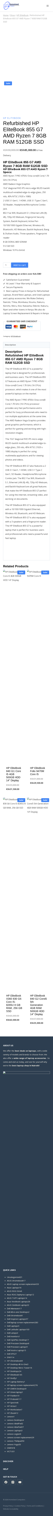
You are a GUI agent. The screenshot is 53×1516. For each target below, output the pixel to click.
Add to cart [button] (14, 795)
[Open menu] (47, 6)
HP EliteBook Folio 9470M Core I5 (37, 771)
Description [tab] (10, 345)
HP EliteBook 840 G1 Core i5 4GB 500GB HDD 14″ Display (13, 774)
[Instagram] (13, 1482)
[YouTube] (20, 1482)
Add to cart (19, 265)
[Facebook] (6, 1482)
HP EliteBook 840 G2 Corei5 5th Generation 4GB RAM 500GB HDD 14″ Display (38, 1005)
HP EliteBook (12, 118)
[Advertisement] (26, 51)
